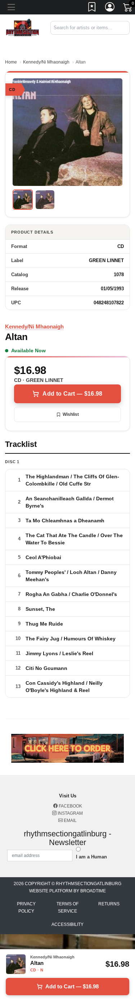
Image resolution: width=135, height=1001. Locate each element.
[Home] (22, 27)
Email (70, 820)
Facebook (70, 806)
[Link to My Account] (110, 8)
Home (11, 62)
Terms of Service (67, 907)
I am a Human (91, 856)
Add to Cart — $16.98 (72, 394)
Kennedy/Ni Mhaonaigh (46, 62)
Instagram (70, 813)
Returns (109, 903)
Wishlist (71, 414)
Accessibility (67, 924)
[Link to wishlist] (92, 8)
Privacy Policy (26, 907)
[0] (128, 8)
